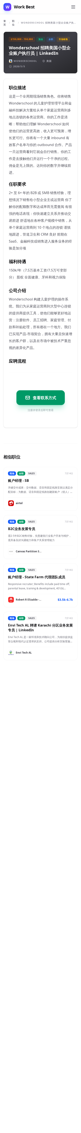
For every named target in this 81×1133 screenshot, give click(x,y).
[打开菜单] (73, 7)
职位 (13, 22)
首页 (4, 22)
